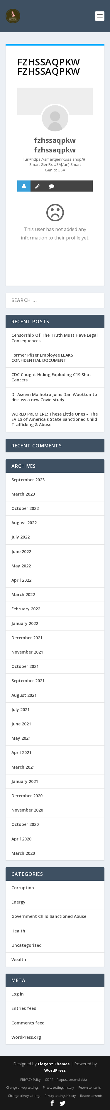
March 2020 (23, 853)
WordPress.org (26, 1037)
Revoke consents (89, 1087)
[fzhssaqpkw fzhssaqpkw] (55, 118)
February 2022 (25, 609)
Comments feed (28, 1023)
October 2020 (25, 824)
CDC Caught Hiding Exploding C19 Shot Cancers (51, 377)
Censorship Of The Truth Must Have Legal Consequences (54, 337)
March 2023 (23, 494)
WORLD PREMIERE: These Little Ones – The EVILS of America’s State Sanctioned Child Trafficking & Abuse (54, 419)
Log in (17, 994)
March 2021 (23, 767)
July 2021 (20, 709)
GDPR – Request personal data (66, 1080)
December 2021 (27, 637)
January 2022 (24, 623)
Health (18, 931)
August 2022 (24, 522)
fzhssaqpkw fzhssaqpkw (55, 144)
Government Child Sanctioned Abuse (48, 916)
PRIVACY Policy (30, 1080)
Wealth (18, 959)
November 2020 (27, 810)
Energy (18, 902)
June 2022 (21, 551)
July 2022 (20, 537)
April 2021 (21, 752)
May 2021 (21, 738)
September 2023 (28, 479)
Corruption (22, 887)
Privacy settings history (58, 1087)
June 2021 (21, 724)
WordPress (55, 1070)
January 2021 (24, 781)
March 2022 (23, 594)
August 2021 (24, 695)
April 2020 (21, 839)
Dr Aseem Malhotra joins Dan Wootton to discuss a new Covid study (54, 397)
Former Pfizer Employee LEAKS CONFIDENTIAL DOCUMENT (42, 357)
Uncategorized (26, 945)
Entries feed (23, 1008)
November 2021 (27, 652)
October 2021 (25, 666)
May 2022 (21, 566)
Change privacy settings (22, 1087)
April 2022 (21, 580)
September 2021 (28, 680)
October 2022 (25, 508)
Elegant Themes (54, 1063)
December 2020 (27, 795)
